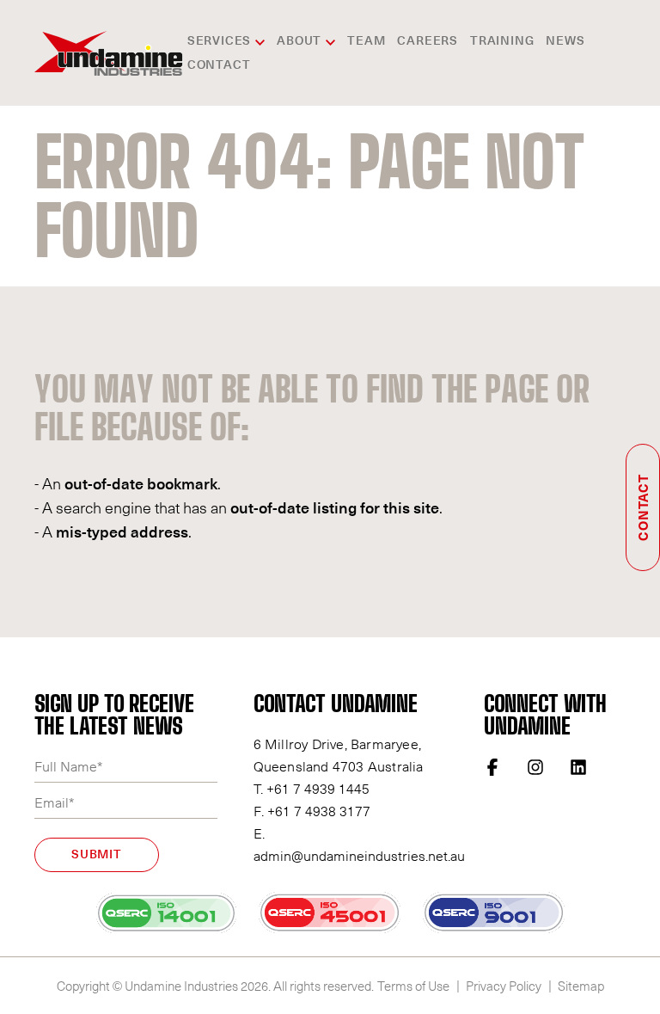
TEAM (366, 41)
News (565, 41)
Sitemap (581, 985)
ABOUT (299, 41)
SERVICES (219, 41)
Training (502, 41)
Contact (219, 65)
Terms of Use (413, 985)
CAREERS (427, 41)
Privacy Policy (503, 985)
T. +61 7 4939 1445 (312, 787)
